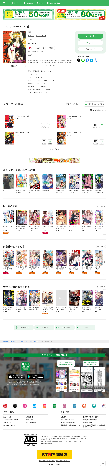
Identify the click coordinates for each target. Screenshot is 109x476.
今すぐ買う (92, 36)
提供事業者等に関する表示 (91, 417)
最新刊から (101, 110)
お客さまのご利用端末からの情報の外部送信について (94, 426)
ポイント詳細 (47, 48)
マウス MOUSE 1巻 (22, 116)
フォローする (48, 36)
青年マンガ (40, 77)
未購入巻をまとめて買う (96, 104)
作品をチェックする (92, 49)
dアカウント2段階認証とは (68, 422)
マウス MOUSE (41, 86)
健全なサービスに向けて (90, 419)
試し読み (15, 66)
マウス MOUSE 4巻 (74, 133)
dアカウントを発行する (47, 461)
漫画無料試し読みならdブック (10, 341)
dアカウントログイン (9, 425)
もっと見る (100, 206)
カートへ (92, 43)
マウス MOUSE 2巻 (74, 116)
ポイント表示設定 (31, 422)
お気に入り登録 (73, 104)
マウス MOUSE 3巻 (22, 133)
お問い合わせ (7, 422)
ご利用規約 (64, 417)
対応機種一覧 (29, 417)
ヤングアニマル (40, 83)
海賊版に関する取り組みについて (70, 425)
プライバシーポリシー (67, 419)
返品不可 (30, 55)
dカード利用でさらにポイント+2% (38, 52)
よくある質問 (29, 419)
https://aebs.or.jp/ (47, 443)
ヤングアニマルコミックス (45, 80)
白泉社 (37, 74)
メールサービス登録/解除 (10, 419)
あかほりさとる (41, 36)
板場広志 (31, 36)
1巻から (93, 110)
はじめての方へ (7, 417)
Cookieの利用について (89, 422)
